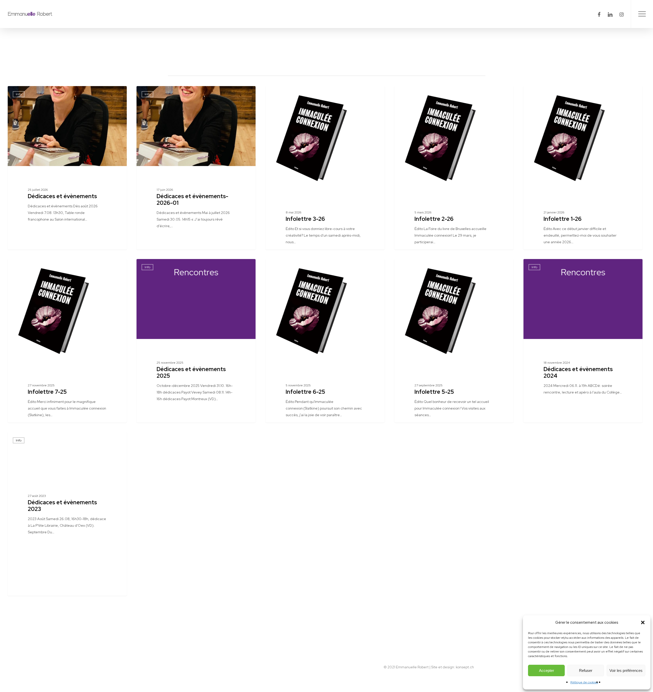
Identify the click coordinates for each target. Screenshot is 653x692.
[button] (642, 622)
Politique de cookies (584, 682)
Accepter (546, 670)
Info (18, 94)
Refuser (585, 670)
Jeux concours (284, 94)
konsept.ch (465, 667)
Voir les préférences (626, 670)
